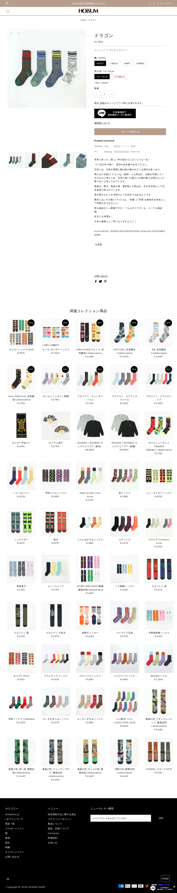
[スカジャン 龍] (21, 615)
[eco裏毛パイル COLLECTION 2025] (124, 701)
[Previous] (12, 33)
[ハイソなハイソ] (21, 475)
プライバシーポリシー (59, 819)
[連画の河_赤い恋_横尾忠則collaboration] (21, 751)
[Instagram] (7, 3)
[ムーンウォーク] (55, 569)
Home (83, 20)
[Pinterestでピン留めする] (105, 282)
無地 (7, 838)
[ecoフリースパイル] (124, 658)
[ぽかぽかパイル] (159, 658)
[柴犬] (55, 522)
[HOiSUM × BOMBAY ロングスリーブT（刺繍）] (124, 425)
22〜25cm (102, 76)
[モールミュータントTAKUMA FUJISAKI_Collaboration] (159, 425)
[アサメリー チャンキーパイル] (90, 379)
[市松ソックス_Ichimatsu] (21, 701)
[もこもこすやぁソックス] (90, 701)
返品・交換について (58, 828)
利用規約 (52, 838)
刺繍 (7, 847)
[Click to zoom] (82, 33)
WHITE (100, 63)
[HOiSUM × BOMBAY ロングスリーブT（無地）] (90, 425)
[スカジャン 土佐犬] (55, 615)
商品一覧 (10, 823)
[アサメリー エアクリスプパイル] (124, 379)
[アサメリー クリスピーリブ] (159, 379)
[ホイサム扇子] (55, 425)
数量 (96, 88)
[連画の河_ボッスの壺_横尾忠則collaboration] (90, 751)
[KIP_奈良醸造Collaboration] (159, 332)
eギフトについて (14, 819)
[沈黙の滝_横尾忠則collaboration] (124, 751)
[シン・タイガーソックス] (159, 475)
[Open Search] (150, 3)
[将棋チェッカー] (90, 615)
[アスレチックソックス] (55, 658)
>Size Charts (101, 82)
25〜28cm (119, 76)
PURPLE (141, 63)
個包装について (102, 123)
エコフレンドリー (14, 852)
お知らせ (52, 842)
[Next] (18, 33)
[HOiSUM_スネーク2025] (159, 751)
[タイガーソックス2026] (21, 332)
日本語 (165, 878)
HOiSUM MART (36, 887)
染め (7, 842)
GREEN (114, 63)
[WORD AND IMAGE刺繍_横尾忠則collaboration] (90, 569)
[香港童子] (21, 569)
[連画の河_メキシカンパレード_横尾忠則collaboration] (159, 701)
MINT (127, 63)
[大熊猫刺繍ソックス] (159, 615)
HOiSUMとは (12, 814)
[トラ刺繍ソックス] (124, 569)
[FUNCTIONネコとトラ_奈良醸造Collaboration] (90, 332)
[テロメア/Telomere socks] (159, 522)
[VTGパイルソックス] (90, 658)
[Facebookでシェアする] (96, 282)
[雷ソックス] (124, 475)
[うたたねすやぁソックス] (90, 522)
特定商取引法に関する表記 (62, 814)
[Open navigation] (7, 11)
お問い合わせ (101, 276)
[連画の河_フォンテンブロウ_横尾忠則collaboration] (55, 751)
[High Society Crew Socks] (90, 475)
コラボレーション (14, 828)
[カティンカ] (124, 522)
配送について (55, 823)
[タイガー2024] (21, 658)
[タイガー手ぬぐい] (21, 425)
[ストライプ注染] (124, 615)
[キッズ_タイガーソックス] (55, 332)
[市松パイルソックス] (55, 475)
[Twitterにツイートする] (101, 282)
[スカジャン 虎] (159, 569)
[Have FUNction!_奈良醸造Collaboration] (21, 379)
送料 (102, 103)
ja (158, 3)
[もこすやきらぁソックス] (55, 701)
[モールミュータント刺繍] (55, 379)
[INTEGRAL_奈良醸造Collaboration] (124, 332)
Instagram (53, 833)
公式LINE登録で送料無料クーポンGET (88, 3)
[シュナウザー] (21, 522)
